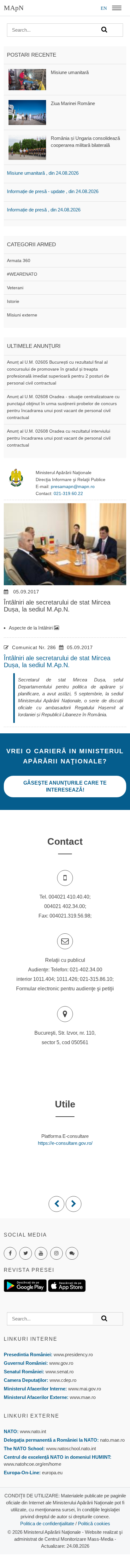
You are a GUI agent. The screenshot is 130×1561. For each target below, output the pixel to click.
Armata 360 (18, 260)
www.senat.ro (59, 1371)
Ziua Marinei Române (73, 103)
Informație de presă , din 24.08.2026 (43, 209)
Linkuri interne (30, 1339)
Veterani (15, 287)
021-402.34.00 (86, 969)
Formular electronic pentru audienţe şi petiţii (65, 988)
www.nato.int (33, 1431)
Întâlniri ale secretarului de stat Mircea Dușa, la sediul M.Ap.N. (57, 661)
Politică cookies (94, 1523)
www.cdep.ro (62, 1380)
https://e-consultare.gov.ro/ (65, 1143)
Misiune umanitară (70, 72)
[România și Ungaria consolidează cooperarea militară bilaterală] (27, 147)
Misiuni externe (22, 314)
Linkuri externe (31, 1416)
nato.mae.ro (112, 1440)
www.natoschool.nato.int (71, 1448)
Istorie (13, 301)
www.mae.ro (82, 1397)
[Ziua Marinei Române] (27, 112)
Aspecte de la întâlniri (31, 627)
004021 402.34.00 (64, 906)
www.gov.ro (61, 1363)
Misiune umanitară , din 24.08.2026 (43, 173)
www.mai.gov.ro (84, 1388)
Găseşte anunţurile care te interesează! (65, 786)
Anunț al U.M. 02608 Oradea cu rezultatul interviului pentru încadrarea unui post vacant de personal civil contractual (58, 438)
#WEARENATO (22, 274)
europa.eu (52, 1472)
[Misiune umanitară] (27, 79)
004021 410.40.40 (69, 897)
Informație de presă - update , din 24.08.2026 (52, 191)
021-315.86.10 (96, 979)
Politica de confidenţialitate (47, 1523)
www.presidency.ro (73, 1354)
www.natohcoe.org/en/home (32, 1464)
